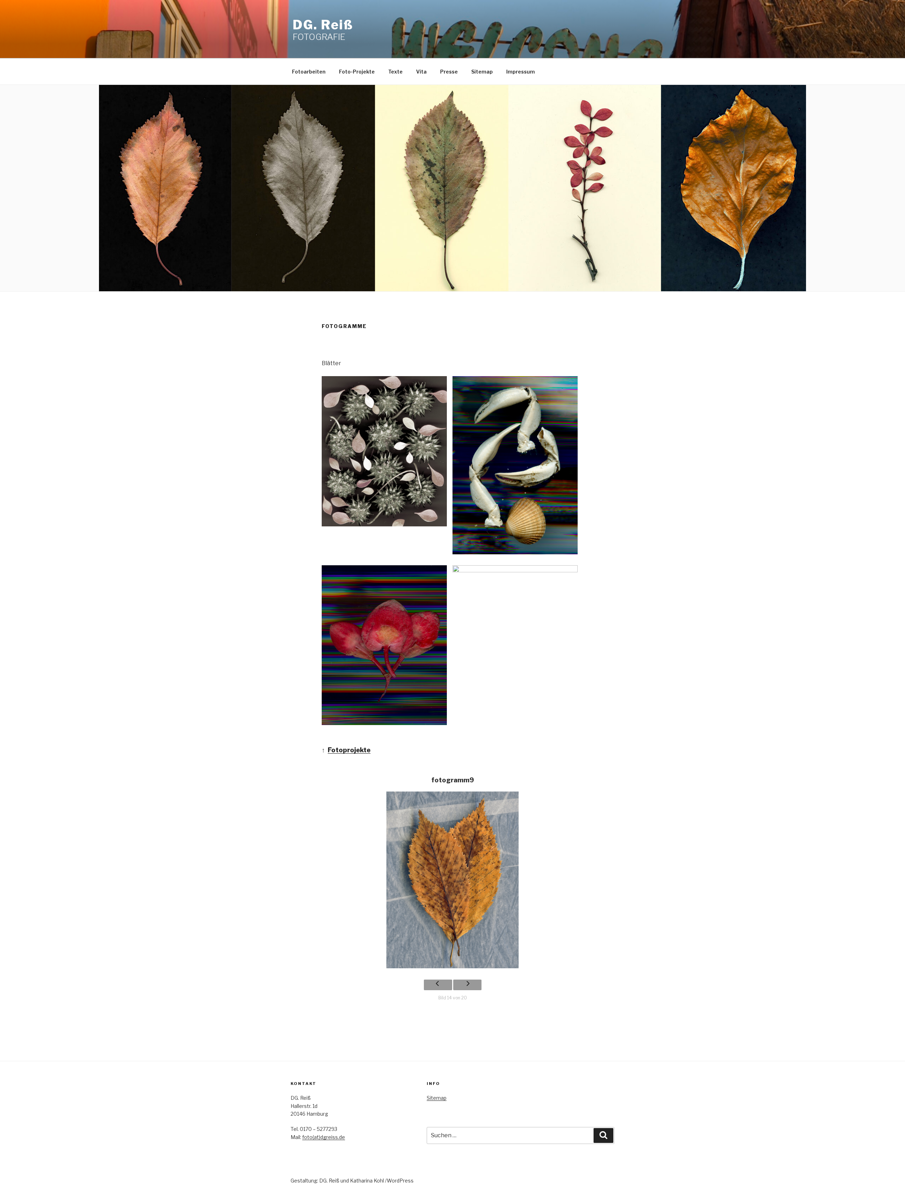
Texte (395, 72)
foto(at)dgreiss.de (323, 1137)
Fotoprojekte (349, 750)
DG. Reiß (323, 25)
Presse (449, 72)
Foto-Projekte (357, 72)
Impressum (520, 72)
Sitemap (482, 72)
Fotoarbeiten (309, 72)
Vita (421, 72)
